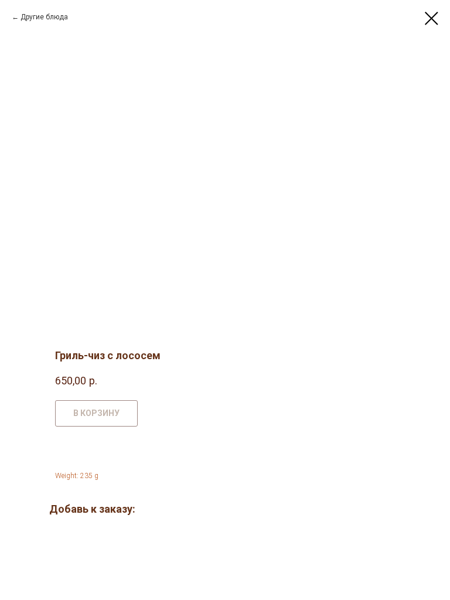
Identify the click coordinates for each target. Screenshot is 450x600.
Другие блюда (44, 17)
